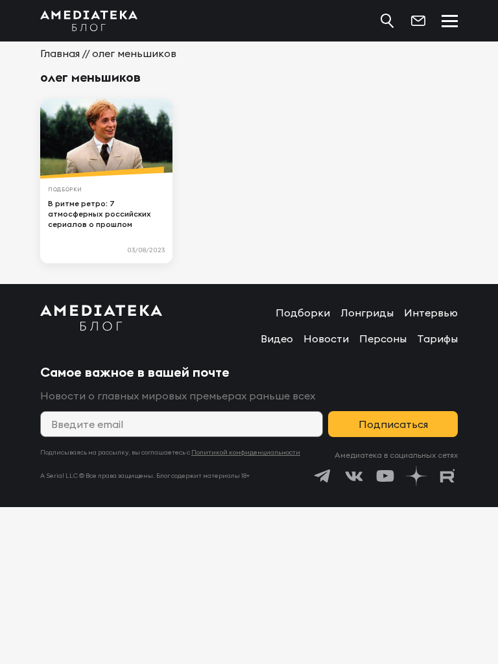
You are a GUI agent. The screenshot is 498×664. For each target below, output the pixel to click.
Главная (60, 53)
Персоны (383, 338)
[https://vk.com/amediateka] (354, 476)
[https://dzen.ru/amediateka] (416, 476)
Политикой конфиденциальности (245, 452)
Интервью (431, 312)
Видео (277, 338)
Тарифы (437, 338)
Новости (326, 338)
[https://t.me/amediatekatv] (323, 476)
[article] (106, 181)
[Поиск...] (387, 21)
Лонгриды (367, 312)
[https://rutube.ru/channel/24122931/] (447, 476)
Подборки (303, 312)
